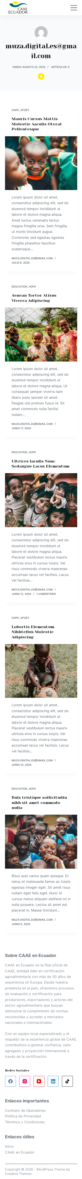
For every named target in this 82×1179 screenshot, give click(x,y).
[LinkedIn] (53, 1081)
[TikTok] (67, 1081)
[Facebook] (10, 1081)
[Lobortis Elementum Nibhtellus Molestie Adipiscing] (41, 671)
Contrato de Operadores (25, 1110)
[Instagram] (24, 1081)
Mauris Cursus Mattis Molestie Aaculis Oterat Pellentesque (37, 124)
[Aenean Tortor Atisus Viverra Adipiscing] (41, 335)
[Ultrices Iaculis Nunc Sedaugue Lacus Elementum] (41, 500)
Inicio (9, 1146)
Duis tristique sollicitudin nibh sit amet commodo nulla (39, 802)
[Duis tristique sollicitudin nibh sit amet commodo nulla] (41, 842)
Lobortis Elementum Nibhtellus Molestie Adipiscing (33, 632)
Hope (15, 110)
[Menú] (73, 7)
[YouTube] (38, 1081)
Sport (24, 110)
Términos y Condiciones (25, 1122)
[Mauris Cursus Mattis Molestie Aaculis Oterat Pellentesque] (41, 163)
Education (19, 286)
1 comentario (46, 593)
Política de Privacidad (23, 1116)
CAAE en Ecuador (20, 1152)
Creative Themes (18, 1174)
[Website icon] (41, 76)
